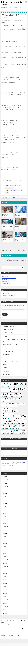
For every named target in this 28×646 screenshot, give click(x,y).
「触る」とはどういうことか (9, 329)
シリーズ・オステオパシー (9, 347)
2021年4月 (5, 506)
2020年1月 (5, 556)
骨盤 (7, 192)
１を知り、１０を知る (8, 332)
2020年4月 (5, 546)
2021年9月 (5, 490)
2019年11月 (5, 563)
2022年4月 (5, 483)
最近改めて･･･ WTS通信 (7, 226)
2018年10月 (5, 606)
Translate (12, 295)
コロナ (6, 396)
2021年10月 (5, 486)
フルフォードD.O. (10, 411)
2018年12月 (5, 600)
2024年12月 (5, 480)
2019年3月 (5, 589)
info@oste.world (5, 281)
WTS (23, 384)
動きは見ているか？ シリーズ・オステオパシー (7, 215)
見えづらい (21, 428)
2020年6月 (5, 540)
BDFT (7, 185)
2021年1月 (5, 516)
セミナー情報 (6, 354)
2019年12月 (5, 559)
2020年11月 (5, 523)
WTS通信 (5, 336)
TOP (12, 620)
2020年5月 (5, 543)
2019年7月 (5, 576)
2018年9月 (5, 609)
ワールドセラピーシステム (14, 416)
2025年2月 (5, 476)
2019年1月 (5, 596)
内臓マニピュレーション (16, 418)
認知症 (17, 431)
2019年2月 (5, 593)
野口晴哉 (24, 430)
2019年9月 (5, 570)
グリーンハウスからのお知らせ (10, 344)
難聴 (4, 433)
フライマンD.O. (7, 408)
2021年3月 (5, 510)
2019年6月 (5, 579)
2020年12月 (5, 520)
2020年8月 (5, 533)
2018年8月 (5, 613)
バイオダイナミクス (10, 406)
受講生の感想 (6, 371)
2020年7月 (5, 536)
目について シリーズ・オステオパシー (20, 215)
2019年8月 (5, 573)
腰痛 (23, 426)
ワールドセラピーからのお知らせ (10, 361)
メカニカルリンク (8, 413)
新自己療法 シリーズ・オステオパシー (20, 227)
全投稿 (3, 22)
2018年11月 (5, 603)
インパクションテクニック (15, 185)
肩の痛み (21, 423)
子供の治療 (7, 421)
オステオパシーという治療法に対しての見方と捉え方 (14, 340)
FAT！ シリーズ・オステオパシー (21, 250)
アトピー (4, 386)
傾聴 (4, 418)
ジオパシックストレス (11, 399)
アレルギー (13, 386)
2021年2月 (5, 513)
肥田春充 (12, 423)
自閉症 (13, 428)
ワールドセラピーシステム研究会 (10, 448)
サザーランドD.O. (17, 396)
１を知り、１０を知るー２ (7, 240)
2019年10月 (5, 566)
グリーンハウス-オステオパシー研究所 (11, 438)
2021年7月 (5, 496)
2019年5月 (5, 583)
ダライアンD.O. (6, 401)
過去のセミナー (6, 374)
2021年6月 (5, 500)
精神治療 (17, 421)
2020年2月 (5, 553)
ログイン (16, 260)
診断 (10, 431)
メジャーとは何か (7, 358)
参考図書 (5, 367)
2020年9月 (5, 529)
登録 (5, 314)
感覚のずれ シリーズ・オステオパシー (8, 250)
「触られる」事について (8, 326)
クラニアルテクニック (12, 394)
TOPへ (21, 644)
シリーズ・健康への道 (8, 351)
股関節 (5, 423)
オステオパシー (9, 187)
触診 (4, 431)
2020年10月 (5, 526)
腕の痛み (16, 426)
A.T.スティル (7, 384)
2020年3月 (5, 550)
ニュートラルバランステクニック (12, 190)
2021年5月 (5, 503)
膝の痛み (5, 428)
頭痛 (17, 433)
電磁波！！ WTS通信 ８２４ (20, 240)
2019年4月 (5, 586)
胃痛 (4, 426)
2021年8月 (5, 493)
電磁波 (10, 433)
